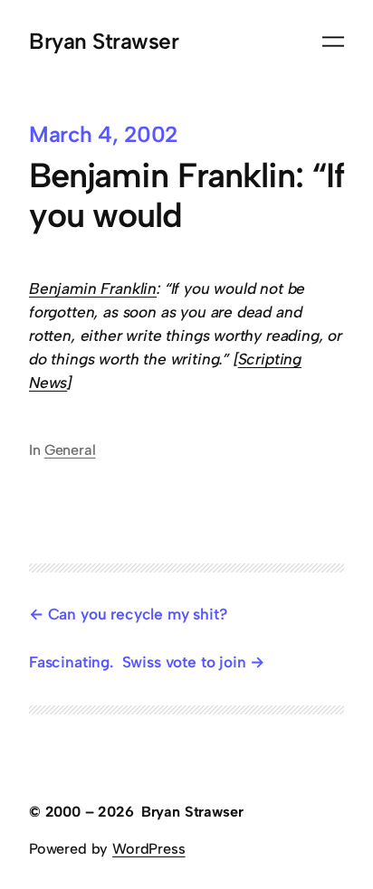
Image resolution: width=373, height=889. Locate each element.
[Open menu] (333, 41)
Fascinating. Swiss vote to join (137, 662)
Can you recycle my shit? (139, 614)
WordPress (148, 848)
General (70, 450)
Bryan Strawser (103, 41)
